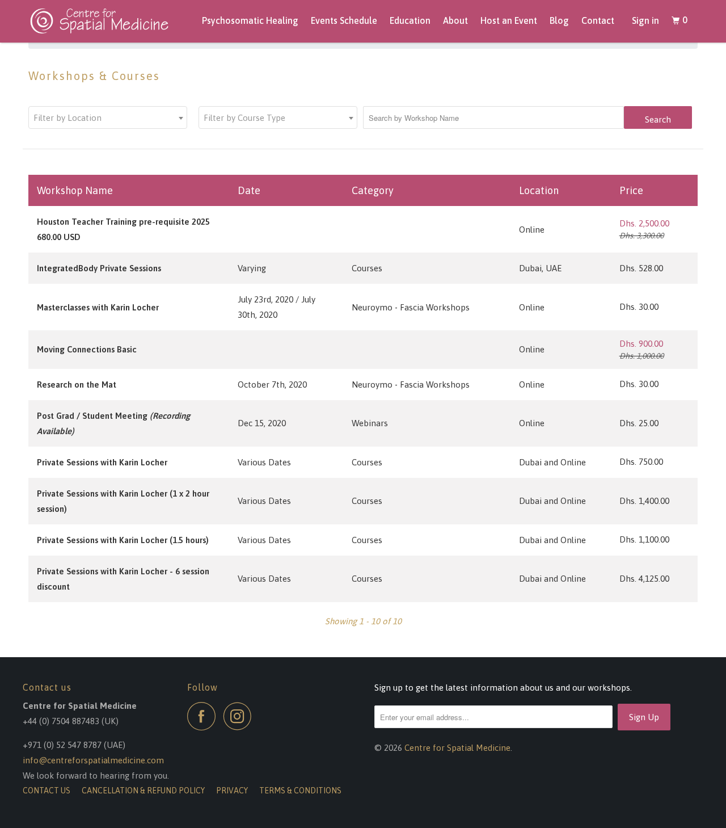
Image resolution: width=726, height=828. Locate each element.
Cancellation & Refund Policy (143, 790)
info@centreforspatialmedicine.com (93, 760)
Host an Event (508, 20)
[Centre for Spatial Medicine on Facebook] (204, 716)
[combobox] (107, 117)
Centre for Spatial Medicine (457, 748)
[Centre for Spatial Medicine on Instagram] (240, 716)
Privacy (232, 790)
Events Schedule (344, 20)
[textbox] (108, 118)
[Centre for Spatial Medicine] (103, 21)
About (455, 20)
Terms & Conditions (300, 790)
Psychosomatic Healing (250, 20)
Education (410, 20)
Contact (597, 20)
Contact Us (46, 790)
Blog (559, 20)
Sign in (645, 20)
